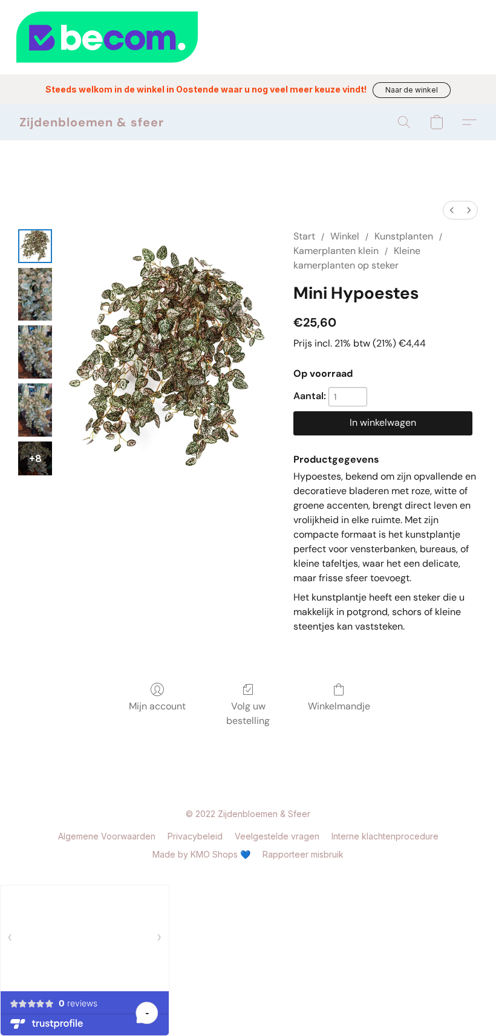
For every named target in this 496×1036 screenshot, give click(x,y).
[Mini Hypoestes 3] (35, 410)
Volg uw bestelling (248, 713)
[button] (412, 90)
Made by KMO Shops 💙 (201, 854)
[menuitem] (451, 210)
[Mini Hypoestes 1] (35, 294)
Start (304, 236)
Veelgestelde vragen (277, 836)
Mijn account (157, 706)
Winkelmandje (339, 706)
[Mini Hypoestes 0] (35, 246)
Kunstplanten (403, 236)
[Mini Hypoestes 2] (35, 352)
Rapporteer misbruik (303, 854)
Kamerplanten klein (336, 250)
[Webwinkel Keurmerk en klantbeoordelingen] (248, 37)
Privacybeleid (195, 836)
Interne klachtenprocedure (385, 836)
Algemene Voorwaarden (106, 836)
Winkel (344, 236)
